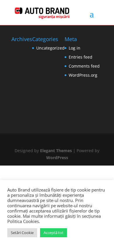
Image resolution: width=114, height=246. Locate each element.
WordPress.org (83, 75)
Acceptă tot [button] (53, 232)
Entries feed (80, 57)
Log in (74, 48)
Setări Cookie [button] (22, 232)
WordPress (57, 157)
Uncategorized (50, 48)
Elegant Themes (56, 150)
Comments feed (84, 66)
